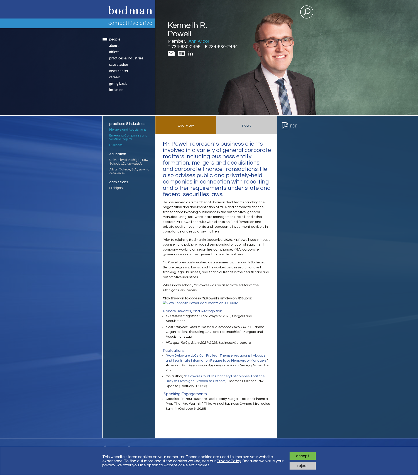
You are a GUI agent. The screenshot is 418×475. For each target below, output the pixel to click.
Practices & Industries (126, 58)
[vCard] (182, 55)
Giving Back (118, 83)
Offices (114, 51)
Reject (302, 466)
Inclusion (116, 89)
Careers (115, 77)
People (114, 39)
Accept (302, 456)
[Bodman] (128, 9)
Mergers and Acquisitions (127, 129)
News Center (118, 70)
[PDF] (291, 126)
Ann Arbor (199, 41)
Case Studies (118, 64)
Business (115, 145)
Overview (186, 125)
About (114, 45)
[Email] (172, 55)
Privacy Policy (229, 461)
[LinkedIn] (191, 55)
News (246, 125)
